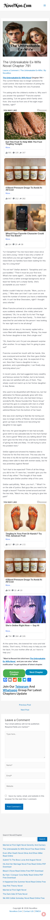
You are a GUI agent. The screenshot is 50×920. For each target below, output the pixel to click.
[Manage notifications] (44, 914)
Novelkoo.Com (15, 911)
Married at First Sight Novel (14, 890)
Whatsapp (10, 690)
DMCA (38, 911)
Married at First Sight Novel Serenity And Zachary (24, 845)
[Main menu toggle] (44, 5)
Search (42, 839)
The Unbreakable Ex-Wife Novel (17, 78)
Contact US (29, 911)
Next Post (25, 710)
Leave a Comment (11, 70)
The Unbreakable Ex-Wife (31, 70)
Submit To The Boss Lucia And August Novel (22, 860)
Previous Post (25, 705)
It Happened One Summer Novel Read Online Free (24, 882)
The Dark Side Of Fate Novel (15, 894)
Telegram (22, 686)
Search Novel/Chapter (12, 835)
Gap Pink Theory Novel (13, 886)
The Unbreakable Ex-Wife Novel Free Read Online (24, 849)
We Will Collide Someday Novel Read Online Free (24, 898)
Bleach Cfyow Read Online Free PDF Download (23, 871)
